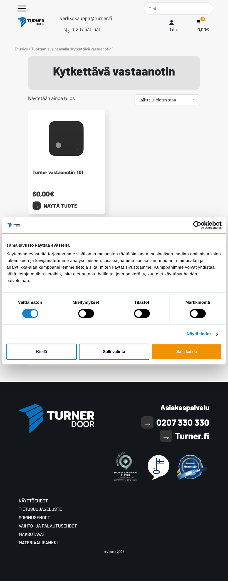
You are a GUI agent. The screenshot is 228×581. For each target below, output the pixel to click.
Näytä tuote (60, 206)
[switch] (86, 313)
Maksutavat (32, 534)
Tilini (174, 29)
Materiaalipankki (38, 542)
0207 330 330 (87, 29)
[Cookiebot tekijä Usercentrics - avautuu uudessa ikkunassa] (197, 225)
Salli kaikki (186, 351)
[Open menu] (22, 8)
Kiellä (41, 351)
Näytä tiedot (199, 334)
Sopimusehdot (34, 517)
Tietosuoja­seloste (40, 509)
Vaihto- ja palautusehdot (48, 526)
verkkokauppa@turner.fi (86, 18)
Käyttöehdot (33, 501)
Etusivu (21, 48)
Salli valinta (114, 351)
